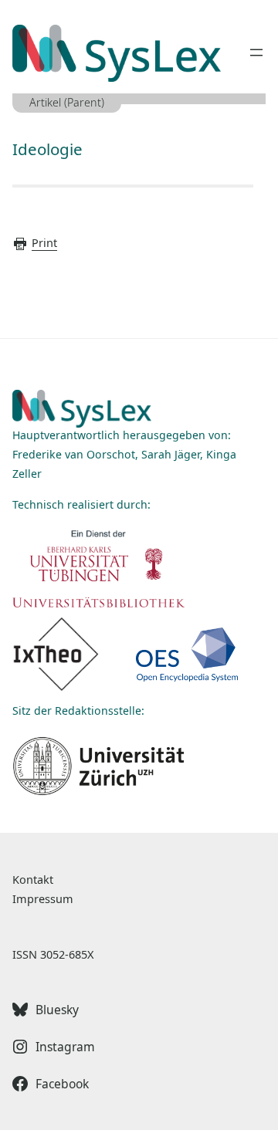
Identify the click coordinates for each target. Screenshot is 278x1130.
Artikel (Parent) (66, 102)
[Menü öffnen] (256, 52)
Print (44, 242)
